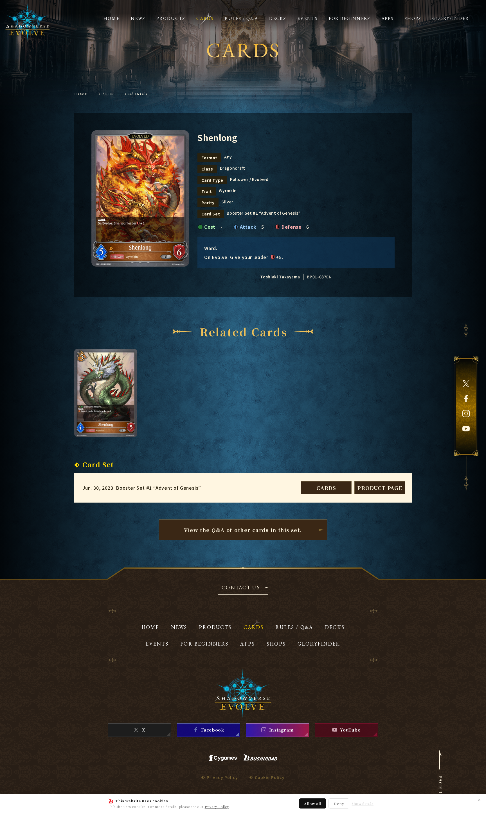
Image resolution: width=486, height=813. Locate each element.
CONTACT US (241, 588)
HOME (80, 93)
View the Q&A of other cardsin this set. (243, 529)
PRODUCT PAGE (379, 487)
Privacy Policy (217, 806)
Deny (339, 803)
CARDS (106, 93)
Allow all (312, 803)
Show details (363, 803)
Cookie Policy (270, 777)
